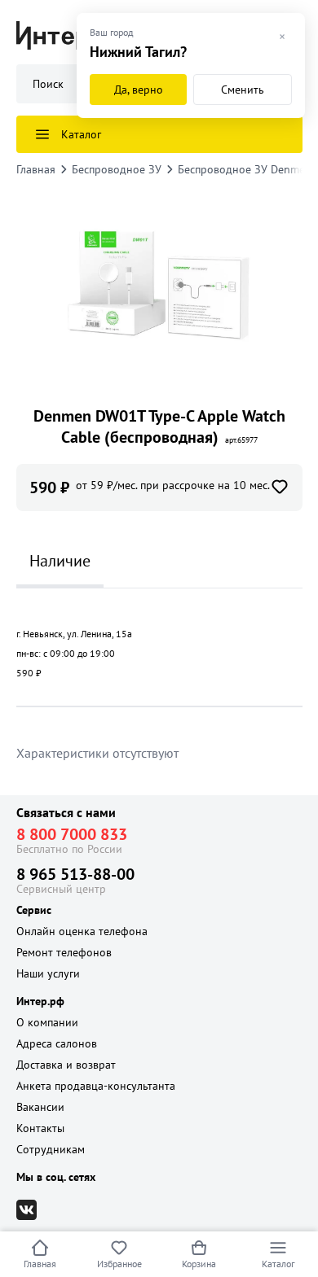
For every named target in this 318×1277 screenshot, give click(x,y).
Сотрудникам (50, 1149)
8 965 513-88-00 (75, 874)
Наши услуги (48, 973)
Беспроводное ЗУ (116, 169)
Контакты (40, 1128)
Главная (40, 1263)
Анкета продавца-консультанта (95, 1085)
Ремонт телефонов (64, 952)
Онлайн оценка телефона (82, 931)
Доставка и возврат (66, 1064)
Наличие (60, 560)
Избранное (119, 1263)
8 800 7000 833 (71, 834)
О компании (47, 1022)
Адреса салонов (56, 1043)
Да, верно (138, 89)
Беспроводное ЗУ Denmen (244, 169)
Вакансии (40, 1107)
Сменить (242, 89)
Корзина (199, 1263)
